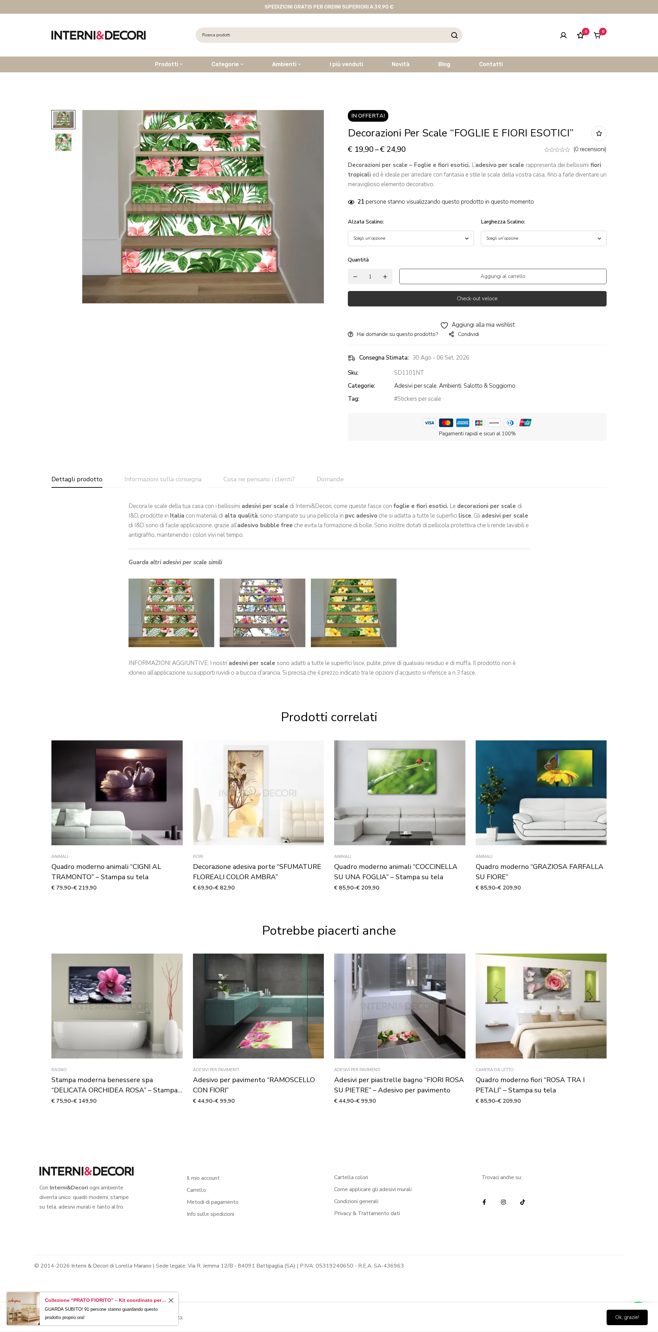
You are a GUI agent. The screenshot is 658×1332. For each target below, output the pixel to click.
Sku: (353, 373)
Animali (59, 856)
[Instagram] (503, 1202)
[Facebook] (484, 1202)
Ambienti (450, 386)
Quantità (358, 260)
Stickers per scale (419, 399)
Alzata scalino (366, 222)
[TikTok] (522, 1202)
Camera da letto (495, 1070)
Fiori (198, 856)
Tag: (354, 399)
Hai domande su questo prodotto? (397, 334)
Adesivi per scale (415, 386)
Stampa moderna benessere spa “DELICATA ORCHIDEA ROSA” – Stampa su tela (114, 1090)
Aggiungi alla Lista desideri (599, 133)
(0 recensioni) (590, 149)
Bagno (59, 1070)
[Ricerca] (454, 35)
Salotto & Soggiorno (489, 386)
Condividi (468, 334)
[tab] (76, 479)
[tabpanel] (329, 589)
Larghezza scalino (503, 222)
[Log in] (563, 35)
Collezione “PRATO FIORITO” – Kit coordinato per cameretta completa (105, 1300)
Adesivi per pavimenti (216, 1070)
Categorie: (361, 386)
